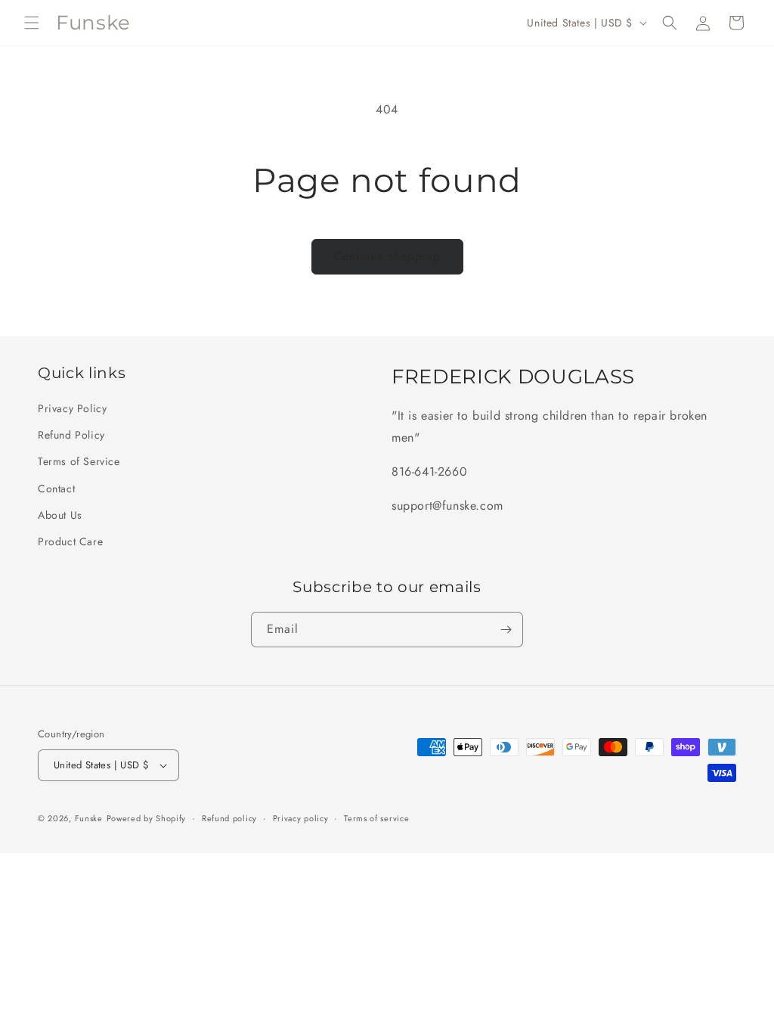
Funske (89, 818)
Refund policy (229, 818)
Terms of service (376, 818)
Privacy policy (301, 818)
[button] (31, 22)
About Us (60, 515)
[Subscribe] (505, 629)
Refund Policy (71, 434)
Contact (56, 488)
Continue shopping (387, 256)
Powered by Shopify (147, 818)
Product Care (70, 541)
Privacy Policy (72, 408)
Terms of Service (79, 461)
